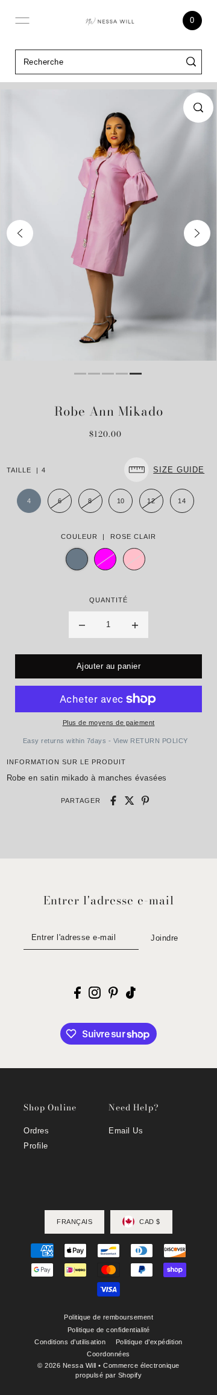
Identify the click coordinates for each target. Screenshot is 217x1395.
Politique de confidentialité (109, 1329)
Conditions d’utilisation (69, 1341)
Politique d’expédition (149, 1341)
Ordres (36, 1130)
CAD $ (149, 1221)
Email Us (125, 1130)
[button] (167, 469)
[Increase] (135, 624)
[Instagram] (95, 993)
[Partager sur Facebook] (113, 800)
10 (121, 500)
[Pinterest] (113, 993)
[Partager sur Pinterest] (145, 800)
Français (74, 1221)
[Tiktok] (131, 993)
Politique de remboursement (108, 1317)
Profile (36, 1145)
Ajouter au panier (109, 666)
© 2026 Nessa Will (66, 1365)
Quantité (108, 600)
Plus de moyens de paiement (109, 722)
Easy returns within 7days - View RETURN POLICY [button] (105, 740)
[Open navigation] (22, 20)
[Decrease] (82, 624)
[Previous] (20, 233)
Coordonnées (108, 1354)
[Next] (197, 233)
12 (151, 500)
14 (182, 500)
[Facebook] (77, 993)
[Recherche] (191, 62)
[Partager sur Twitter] (129, 800)
